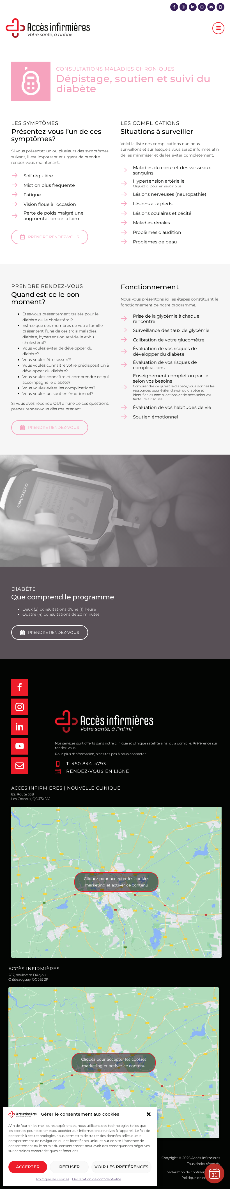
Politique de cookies (52, 1179)
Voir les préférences (121, 1166)
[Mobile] (220, 7)
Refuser (69, 1166)
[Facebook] (174, 7)
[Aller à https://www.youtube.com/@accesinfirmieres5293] (27, 746)
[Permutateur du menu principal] (218, 28)
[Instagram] (183, 7)
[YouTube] (202, 7)
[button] (148, 1114)
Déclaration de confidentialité (96, 1179)
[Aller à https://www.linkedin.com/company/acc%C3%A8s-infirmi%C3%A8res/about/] (27, 726)
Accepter (28, 1166)
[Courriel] (211, 7)
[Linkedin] (193, 7)
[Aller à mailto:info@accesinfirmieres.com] (27, 765)
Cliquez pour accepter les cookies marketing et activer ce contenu (116, 882)
